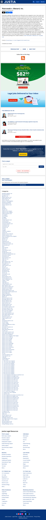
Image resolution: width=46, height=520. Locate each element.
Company (20, 516)
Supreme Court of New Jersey (8, 347)
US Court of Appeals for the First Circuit (9, 401)
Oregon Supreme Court (6, 318)
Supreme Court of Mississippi (7, 343)
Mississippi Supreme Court (7, 299)
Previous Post (15, 49)
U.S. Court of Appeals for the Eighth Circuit (10, 376)
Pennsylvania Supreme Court (7, 320)
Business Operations (6, 456)
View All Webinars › (23, 136)
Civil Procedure (5, 216)
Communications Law (6, 222)
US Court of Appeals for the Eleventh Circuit (10, 397)
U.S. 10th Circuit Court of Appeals (8, 361)
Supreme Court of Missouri (7, 344)
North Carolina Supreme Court (8, 313)
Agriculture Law (5, 196)
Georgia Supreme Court (6, 252)
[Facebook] (20, 514)
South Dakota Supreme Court (7, 333)
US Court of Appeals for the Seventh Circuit (10, 406)
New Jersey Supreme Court (7, 308)
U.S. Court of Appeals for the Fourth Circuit (10, 382)
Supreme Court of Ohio (6, 348)
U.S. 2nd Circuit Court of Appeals (8, 364)
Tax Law (3, 353)
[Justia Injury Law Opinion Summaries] (10, 2)
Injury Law (4, 266)
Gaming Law (4, 251)
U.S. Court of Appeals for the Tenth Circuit (10, 388)
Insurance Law (5, 267)
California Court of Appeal (7, 211)
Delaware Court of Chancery (7, 233)
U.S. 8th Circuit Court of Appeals (8, 372)
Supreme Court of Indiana (7, 342)
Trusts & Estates (5, 359)
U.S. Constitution (5, 473)
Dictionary (25, 454)
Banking (3, 207)
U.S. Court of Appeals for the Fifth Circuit (10, 379)
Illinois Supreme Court (6, 262)
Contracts (4, 228)
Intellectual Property (6, 269)
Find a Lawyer (6, 161)
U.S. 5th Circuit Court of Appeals (8, 368)
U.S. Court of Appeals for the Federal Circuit (10, 378)
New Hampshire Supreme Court (8, 306)
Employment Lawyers (6, 441)
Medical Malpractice (6, 293)
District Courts (5, 482)
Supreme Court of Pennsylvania (8, 349)
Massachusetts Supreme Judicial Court (9, 291)
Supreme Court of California (7, 337)
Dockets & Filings (5, 484)
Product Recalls (5, 497)
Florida (24, 480)
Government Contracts (6, 255)
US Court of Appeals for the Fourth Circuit (10, 402)
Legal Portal (14, 516)
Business (4, 452)
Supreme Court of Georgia (7, 338)
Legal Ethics (4, 281)
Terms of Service (29, 516)
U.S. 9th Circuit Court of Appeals (8, 373)
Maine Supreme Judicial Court (7, 286)
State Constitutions (27, 473)
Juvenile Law (4, 275)
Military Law (4, 296)
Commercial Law (5, 221)
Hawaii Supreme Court (6, 257)
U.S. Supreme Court (6, 393)
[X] (27, 514)
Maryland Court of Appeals (7, 287)
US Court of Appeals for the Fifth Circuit (9, 400)
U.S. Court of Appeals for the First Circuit (10, 381)
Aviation (3, 206)
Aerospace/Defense (6, 194)
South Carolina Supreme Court (8, 332)
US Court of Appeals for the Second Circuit (10, 405)
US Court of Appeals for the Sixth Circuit (9, 407)
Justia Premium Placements (29, 495)
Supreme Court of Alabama (7, 334)
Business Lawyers (6, 437)
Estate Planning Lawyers (7, 443)
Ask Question (23, 184)
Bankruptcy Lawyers (6, 436)
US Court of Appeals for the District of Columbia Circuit (12, 395)
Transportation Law (6, 358)
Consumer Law (5, 227)
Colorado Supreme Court (7, 219)
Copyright (4, 230)
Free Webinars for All (8, 110)
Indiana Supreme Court (6, 265)
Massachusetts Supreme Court (8, 290)
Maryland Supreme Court (7, 289)
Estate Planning (5, 247)
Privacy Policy (37, 516)
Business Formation (6, 454)
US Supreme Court (5, 411)
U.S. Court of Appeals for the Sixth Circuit (10, 387)
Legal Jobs (4, 491)
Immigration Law (5, 264)
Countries (4, 503)
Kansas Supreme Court (6, 276)
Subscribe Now (23, 154)
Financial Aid (26, 458)
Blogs (24, 464)
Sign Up (42, 1)
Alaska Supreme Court (6, 198)
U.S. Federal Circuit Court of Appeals (9, 392)
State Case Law (26, 477)
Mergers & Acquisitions (6, 294)
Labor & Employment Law (7, 279)
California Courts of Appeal (7, 212)
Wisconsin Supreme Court (7, 421)
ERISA (3, 246)
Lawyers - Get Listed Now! (23, 170)
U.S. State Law (27, 471)
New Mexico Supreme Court (7, 309)
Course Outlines (26, 460)
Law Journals (26, 462)
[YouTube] (18, 514)
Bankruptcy (4, 208)
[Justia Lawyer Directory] (29, 514)
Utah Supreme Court (6, 412)
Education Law (5, 238)
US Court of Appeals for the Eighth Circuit (10, 396)
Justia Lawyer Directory (28, 493)
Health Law (4, 260)
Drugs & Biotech (5, 237)
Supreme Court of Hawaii (7, 339)
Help (24, 516)
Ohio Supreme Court (6, 315)
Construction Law (5, 226)
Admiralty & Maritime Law (7, 193)
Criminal (25, 437)
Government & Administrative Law (8, 253)
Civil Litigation (4, 214)
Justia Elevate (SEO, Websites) (29, 497)
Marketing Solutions (28, 490)
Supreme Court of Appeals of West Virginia (10, 335)
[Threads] (24, 514)
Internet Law (4, 272)
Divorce (24, 439)
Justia (24, 511)
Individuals (26, 434)
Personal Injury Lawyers (7, 447)
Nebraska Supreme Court (7, 304)
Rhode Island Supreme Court (7, 329)
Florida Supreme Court (6, 250)
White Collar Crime (5, 420)
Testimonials (26, 503)
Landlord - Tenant (5, 280)
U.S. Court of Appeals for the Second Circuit (10, 384)
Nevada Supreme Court (6, 305)
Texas (24, 484)
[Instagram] (22, 514)
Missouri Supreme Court (6, 300)
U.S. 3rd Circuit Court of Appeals (8, 366)
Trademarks (4, 501)
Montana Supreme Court (7, 301)
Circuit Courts (5, 480)
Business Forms (5, 495)
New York (25, 482)
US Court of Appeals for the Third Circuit (10, 410)
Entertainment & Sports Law (7, 243)
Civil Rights (4, 217)
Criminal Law (4, 232)
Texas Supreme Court (6, 355)
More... (3, 449)
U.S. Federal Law (6, 471)
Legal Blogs (4, 493)
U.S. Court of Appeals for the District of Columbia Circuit (13, 374)
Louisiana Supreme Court (7, 284)
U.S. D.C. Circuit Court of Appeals (8, 391)
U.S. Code (4, 475)
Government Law (5, 256)
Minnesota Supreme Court (7, 298)
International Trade (5, 271)
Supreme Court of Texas (7, 350)
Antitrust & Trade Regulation (7, 201)
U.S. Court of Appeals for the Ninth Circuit (10, 383)
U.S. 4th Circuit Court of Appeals (8, 367)
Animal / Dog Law (5, 199)
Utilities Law (4, 413)
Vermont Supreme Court (6, 415)
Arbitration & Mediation (6, 202)
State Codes (25, 475)
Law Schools (26, 452)
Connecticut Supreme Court (7, 223)
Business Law (4, 209)
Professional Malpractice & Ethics (8, 324)
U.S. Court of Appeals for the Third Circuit (10, 389)
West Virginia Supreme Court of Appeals (9, 418)
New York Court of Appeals (7, 310)
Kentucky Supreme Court (7, 277)
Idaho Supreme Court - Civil (7, 261)
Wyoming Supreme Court (7, 422)
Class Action (4, 218)
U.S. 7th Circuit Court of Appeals (8, 371)
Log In (37, 1)
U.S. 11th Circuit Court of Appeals (8, 362)
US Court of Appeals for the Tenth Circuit (10, 408)
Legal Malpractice (5, 282)
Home (24, 49)
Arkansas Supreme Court (7, 204)
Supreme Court (5, 479)
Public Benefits (5, 325)
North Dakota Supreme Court (7, 314)
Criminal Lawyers (5, 439)
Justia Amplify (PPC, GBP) (28, 499)
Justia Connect (8, 516)
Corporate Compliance (6, 231)
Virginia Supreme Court (6, 416)
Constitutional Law (5, 225)
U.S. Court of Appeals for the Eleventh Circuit (10, 377)
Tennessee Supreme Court (7, 354)
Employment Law (5, 241)
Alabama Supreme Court (7, 197)
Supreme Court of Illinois (7, 340)
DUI (24, 441)
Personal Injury (9, 40)
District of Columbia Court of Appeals (9, 236)
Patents (3, 319)
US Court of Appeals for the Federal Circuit (10, 398)
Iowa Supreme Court (6, 274)
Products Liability (5, 323)
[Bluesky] (25, 514)
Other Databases (6, 490)
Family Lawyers (5, 445)
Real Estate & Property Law (7, 327)
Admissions (25, 456)
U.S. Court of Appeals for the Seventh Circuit (20, 40)
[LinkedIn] (17, 514)
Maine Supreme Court (6, 285)
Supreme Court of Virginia (7, 352)
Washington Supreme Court (7, 417)
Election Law (4, 240)
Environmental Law (5, 245)
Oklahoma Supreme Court (7, 316)
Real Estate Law (5, 328)
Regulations (4, 477)
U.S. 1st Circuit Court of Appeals (8, 363)
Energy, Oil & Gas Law (6, 242)
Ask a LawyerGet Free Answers (7, 179)
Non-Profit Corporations (6, 311)
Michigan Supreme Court (7, 295)
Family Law (4, 248)
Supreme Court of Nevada (7, 345)
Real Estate (4, 464)
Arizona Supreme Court (6, 203)
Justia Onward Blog (27, 501)
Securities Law (5, 330)
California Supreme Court (7, 213)
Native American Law (6, 303)
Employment (4, 458)
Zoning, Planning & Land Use (7, 423)
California (25, 479)
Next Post (32, 49)
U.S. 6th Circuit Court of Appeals (8, 369)
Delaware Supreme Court (7, 235)
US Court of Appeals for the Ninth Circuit (10, 403)
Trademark (4, 357)
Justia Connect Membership (29, 491)
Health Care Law (5, 259)
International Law (5, 270)
